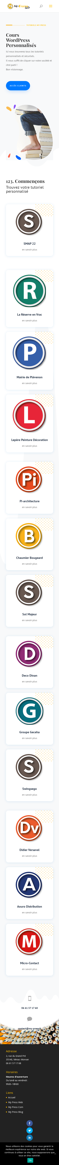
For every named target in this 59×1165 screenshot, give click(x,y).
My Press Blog (15, 1111)
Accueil (11, 1097)
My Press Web (15, 1102)
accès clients (18, 85)
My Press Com (15, 1107)
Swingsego (29, 789)
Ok (30, 1160)
